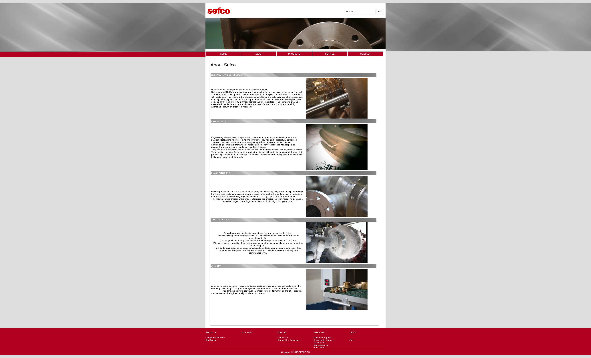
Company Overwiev (215, 337)
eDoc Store (319, 347)
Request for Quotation (288, 340)
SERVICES (319, 332)
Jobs (352, 340)
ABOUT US (210, 332)
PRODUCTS (294, 54)
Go (379, 11)
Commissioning (321, 345)
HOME (223, 54)
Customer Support (322, 337)
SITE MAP (246, 332)
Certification (211, 340)
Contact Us (282, 337)
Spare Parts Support (323, 340)
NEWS (353, 332)
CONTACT (365, 54)
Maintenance (320, 342)
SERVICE (329, 54)
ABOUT (259, 54)
